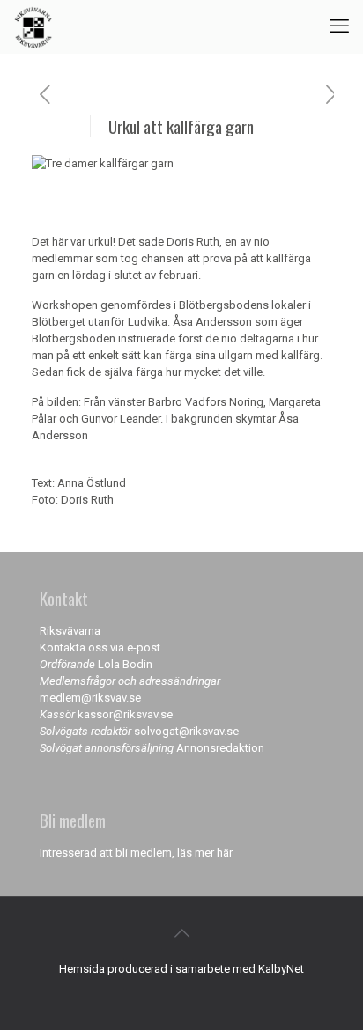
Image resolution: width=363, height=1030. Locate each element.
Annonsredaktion (220, 747)
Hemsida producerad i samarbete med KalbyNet (181, 968)
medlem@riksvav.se (90, 697)
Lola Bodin (125, 664)
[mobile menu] (339, 26)
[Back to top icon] (181, 933)
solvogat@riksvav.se (186, 731)
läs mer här (205, 852)
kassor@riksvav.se (125, 714)
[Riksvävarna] (33, 26)
